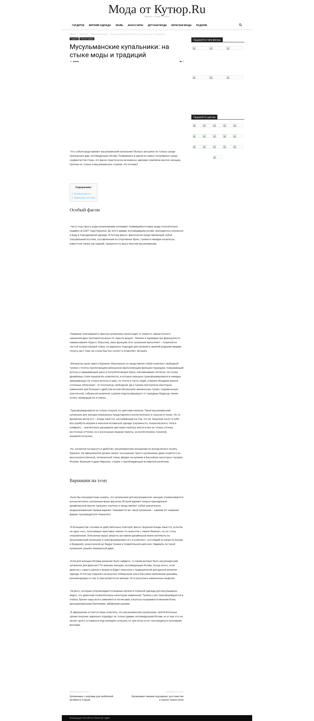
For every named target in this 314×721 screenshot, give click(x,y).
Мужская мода (181, 25)
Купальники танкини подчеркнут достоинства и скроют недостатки (157, 698)
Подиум (201, 25)
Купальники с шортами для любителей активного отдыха (91, 698)
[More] (103, 69)
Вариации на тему (83, 197)
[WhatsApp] (95, 69)
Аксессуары (135, 25)
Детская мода (157, 25)
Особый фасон (81, 193)
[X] (80, 69)
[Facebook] (73, 69)
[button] (240, 25)
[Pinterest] (88, 69)
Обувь (119, 25)
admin (76, 61)
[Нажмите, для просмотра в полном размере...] (126, 289)
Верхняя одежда (100, 25)
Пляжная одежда (99, 34)
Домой (73, 34)
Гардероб (78, 25)
